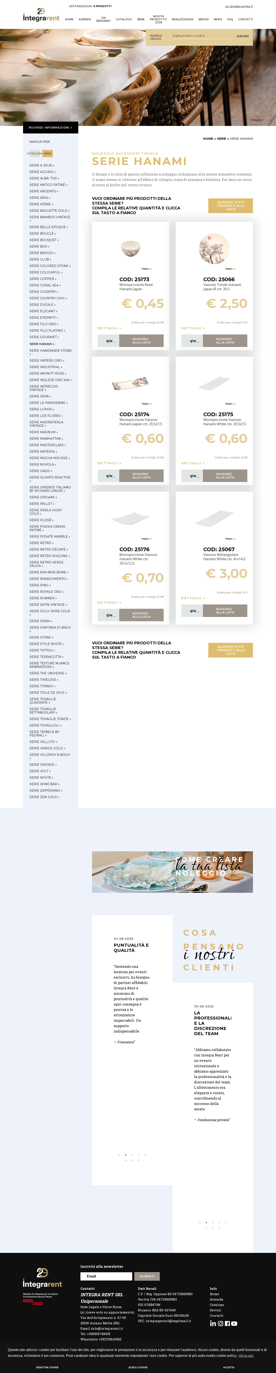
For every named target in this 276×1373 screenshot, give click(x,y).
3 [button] (132, 1155)
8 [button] (138, 1160)
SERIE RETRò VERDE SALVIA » (47, 564)
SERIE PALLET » (42, 503)
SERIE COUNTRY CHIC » (48, 298)
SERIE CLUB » (40, 259)
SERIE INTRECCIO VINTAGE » (44, 388)
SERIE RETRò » (42, 543)
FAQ (230, 19)
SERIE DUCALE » (43, 304)
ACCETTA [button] (228, 1367)
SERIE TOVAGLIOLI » (46, 725)
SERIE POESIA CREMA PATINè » (47, 528)
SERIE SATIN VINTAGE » (48, 604)
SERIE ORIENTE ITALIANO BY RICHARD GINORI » (50, 489)
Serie (141, 19)
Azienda (85, 19)
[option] (132, 1012)
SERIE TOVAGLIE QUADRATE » (43, 700)
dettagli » (109, 328)
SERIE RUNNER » (43, 598)
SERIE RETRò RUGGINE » (50, 556)
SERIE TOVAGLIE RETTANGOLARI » (43, 710)
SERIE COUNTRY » (44, 291)
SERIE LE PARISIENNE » (49, 403)
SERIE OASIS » (41, 471)
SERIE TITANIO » (42, 686)
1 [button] (119, 1155)
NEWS (218, 19)
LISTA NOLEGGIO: (90, 6)
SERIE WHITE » (41, 777)
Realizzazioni (182, 19)
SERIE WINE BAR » (45, 784)
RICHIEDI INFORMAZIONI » (50, 127)
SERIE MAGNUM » (44, 432)
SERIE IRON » (40, 396)
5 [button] (145, 1155)
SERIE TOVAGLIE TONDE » (50, 719)
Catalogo (124, 19)
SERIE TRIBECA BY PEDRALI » (44, 733)
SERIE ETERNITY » (44, 317)
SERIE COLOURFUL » (46, 272)
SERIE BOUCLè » (43, 233)
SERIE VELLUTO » (43, 742)
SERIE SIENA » (41, 621)
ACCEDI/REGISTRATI (239, 6)
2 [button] (126, 1155)
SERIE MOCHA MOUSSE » (50, 458)
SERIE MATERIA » (43, 451)
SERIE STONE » (41, 637)
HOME (69, 19)
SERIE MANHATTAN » (46, 438)
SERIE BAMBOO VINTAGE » (50, 218)
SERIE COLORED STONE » (50, 266)
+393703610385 (110, 1339)
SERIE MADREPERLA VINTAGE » (46, 424)
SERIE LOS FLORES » (46, 415)
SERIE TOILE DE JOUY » (48, 692)
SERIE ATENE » (41, 204)
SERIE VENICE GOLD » (47, 748)
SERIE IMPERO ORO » (47, 360)
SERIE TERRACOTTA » (47, 657)
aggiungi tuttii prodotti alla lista (231, 205)
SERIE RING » (40, 585)
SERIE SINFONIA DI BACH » (50, 629)
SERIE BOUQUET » (44, 240)
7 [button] (132, 1160)
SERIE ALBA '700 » (44, 178)
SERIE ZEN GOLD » (45, 797)
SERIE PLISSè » (42, 520)
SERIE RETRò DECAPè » (49, 549)
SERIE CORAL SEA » (45, 285)
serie (47, 153)
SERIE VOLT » (40, 771)
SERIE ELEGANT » (44, 311)
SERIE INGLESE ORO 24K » (51, 380)
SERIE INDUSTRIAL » (46, 367)
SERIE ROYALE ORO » (47, 591)
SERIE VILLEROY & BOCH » (50, 756)
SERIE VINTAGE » (43, 764)
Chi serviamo (103, 19)
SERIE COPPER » (43, 279)
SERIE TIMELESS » (44, 679)
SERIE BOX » (39, 246)
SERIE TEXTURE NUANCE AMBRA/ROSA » (49, 665)
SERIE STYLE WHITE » (47, 644)
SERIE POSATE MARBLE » (50, 536)
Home (214, 1294)
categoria (35, 153)
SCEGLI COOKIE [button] (138, 1367)
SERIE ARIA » (40, 197)
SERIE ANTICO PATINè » (48, 185)
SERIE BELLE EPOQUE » (49, 227)
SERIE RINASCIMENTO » (49, 579)
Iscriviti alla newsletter (101, 1266)
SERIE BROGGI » (43, 253)
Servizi (215, 1310)
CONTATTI (245, 19)
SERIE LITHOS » (42, 409)
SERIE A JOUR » (42, 165)
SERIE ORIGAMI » (43, 497)
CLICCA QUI (192, 886)
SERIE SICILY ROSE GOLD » (50, 612)
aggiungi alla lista (141, 340)
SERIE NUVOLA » (43, 464)
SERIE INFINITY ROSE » (48, 373)
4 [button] (138, 1155)
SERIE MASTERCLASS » (48, 445)
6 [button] (126, 1160)
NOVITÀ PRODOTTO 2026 (158, 19)
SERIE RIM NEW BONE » (49, 572)
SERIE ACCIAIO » (43, 172)
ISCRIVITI (147, 1276)
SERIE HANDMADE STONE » (51, 352)
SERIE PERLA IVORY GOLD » (46, 511)
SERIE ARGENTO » (44, 191)
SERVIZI (203, 19)
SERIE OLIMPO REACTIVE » (50, 479)
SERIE (221, 139)
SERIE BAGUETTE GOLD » (50, 210)
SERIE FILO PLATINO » (47, 330)
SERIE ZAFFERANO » (46, 790)
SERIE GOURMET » (44, 337)
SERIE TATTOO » (42, 650)
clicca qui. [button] (246, 1355)
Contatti (216, 1315)
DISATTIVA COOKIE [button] (47, 1367)
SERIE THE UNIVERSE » (48, 673)
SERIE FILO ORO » (44, 324)
